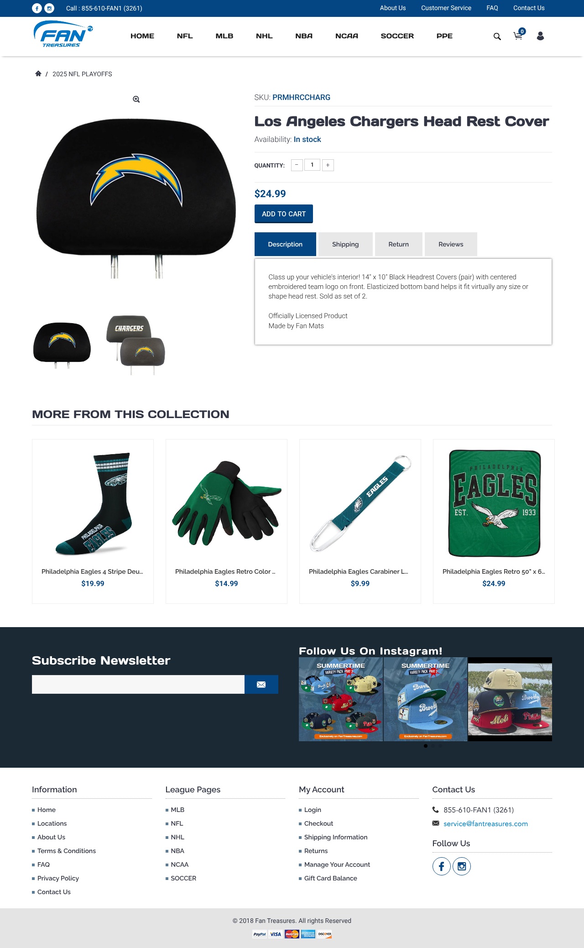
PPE (445, 36)
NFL (185, 36)
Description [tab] (285, 244)
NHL (264, 36)
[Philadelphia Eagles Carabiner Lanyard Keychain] (360, 503)
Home (142, 36)
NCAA (346, 36)
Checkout (318, 824)
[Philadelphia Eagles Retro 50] (494, 503)
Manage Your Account (337, 865)
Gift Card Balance (330, 878)
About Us (393, 8)
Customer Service (446, 8)
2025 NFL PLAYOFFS (82, 74)
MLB (224, 36)
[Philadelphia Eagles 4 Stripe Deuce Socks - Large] (93, 503)
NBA (304, 36)
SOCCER (397, 36)
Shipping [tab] (345, 244)
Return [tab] (399, 244)
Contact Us (529, 8)
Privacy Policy (58, 878)
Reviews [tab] (451, 244)
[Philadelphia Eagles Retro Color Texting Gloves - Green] (226, 503)
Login (312, 810)
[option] (62, 345)
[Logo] (63, 33)
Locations (52, 824)
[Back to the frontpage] (38, 74)
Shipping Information (336, 837)
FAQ (492, 8)
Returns (316, 851)
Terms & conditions (66, 851)
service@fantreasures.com (486, 823)
